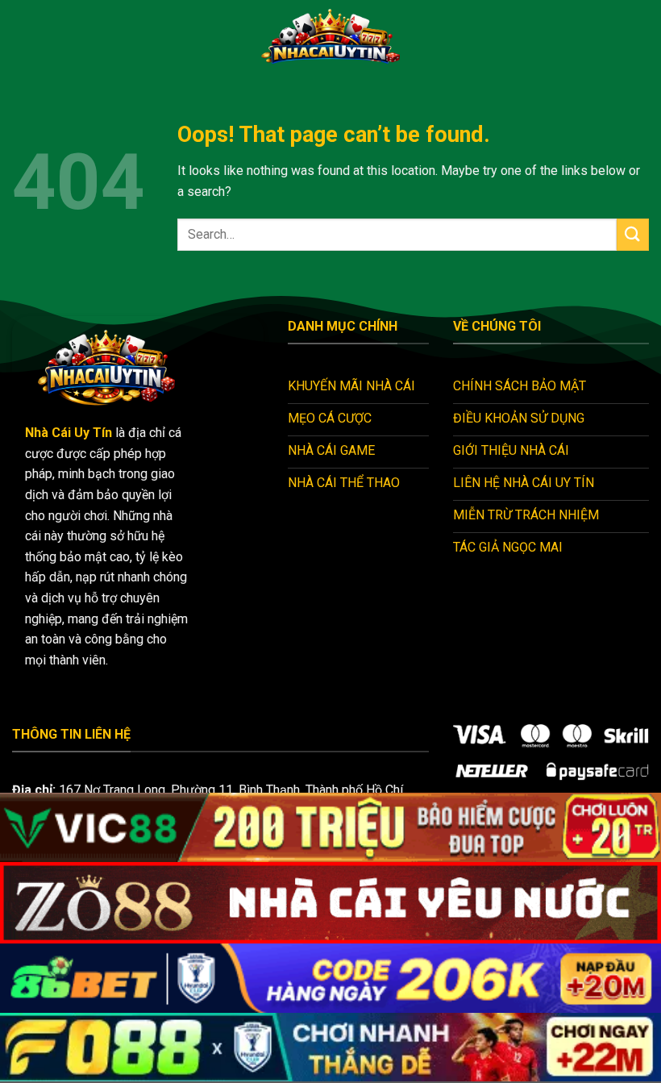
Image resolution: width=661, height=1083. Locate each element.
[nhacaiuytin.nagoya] (330, 36)
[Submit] (633, 234)
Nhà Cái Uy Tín (68, 432)
